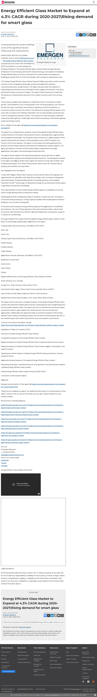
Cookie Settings (6, 691)
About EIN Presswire (85, 653)
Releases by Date (39, 675)
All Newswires (22, 652)
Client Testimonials (72, 662)
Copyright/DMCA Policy (25, 689)
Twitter (3, 463)
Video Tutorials (71, 659)
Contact (85, 673)
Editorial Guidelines (72, 655)
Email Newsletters (56, 664)
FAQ (67, 652)
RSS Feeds (53, 660)
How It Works (5, 652)
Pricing (3, 659)
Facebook (5, 460)
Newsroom (86, 660)
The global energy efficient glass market (17, 61)
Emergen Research (7, 34)
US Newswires (22, 659)
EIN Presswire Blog (88, 657)
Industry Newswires (24, 662)
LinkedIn (4, 466)
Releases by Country (38, 665)
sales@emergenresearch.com (12, 455)
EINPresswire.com (27, 58)
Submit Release (8, 671)
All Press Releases (40, 652)
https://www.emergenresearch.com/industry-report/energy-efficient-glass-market (32, 325)
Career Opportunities (87, 668)
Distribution (5, 662)
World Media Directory (54, 653)
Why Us (3, 655)
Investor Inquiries (88, 664)
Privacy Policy (40, 689)
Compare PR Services (5, 666)
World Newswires (23, 655)
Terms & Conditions (7, 689)
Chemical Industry (25, 627)
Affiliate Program (55, 657)
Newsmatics (76, 689)
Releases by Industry (38, 660)
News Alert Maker (56, 667)
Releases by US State (39, 670)
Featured (37, 655)
